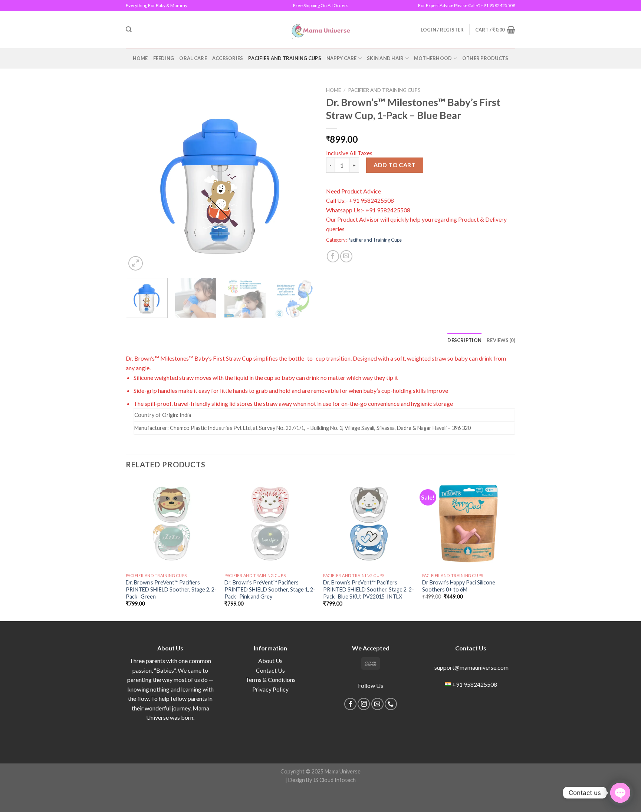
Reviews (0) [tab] (501, 340)
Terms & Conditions (271, 679)
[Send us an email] (377, 704)
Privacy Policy (270, 689)
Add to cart (394, 164)
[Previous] (138, 178)
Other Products (485, 58)
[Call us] (391, 704)
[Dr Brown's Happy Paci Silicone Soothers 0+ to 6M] (468, 524)
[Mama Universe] (321, 29)
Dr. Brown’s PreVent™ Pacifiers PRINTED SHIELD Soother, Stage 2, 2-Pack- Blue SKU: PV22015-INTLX (368, 589)
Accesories (227, 58)
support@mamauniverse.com (471, 667)
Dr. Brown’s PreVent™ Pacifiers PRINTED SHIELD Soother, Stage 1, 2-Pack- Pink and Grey (269, 589)
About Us (270, 660)
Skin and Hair (385, 58)
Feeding (163, 58)
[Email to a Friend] (346, 256)
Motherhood (433, 58)
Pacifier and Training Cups (284, 58)
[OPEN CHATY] (620, 793)
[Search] (129, 29)
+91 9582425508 (474, 684)
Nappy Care (341, 58)
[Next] (302, 178)
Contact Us (270, 670)
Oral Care (193, 58)
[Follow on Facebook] (350, 704)
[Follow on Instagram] (364, 704)
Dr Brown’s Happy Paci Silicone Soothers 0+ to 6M (458, 586)
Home (140, 58)
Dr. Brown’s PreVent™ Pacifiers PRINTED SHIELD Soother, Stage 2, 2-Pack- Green (171, 589)
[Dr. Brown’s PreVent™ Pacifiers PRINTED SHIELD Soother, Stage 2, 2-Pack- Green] (171, 524)
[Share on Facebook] (333, 256)
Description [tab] (464, 340)
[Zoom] (135, 263)
